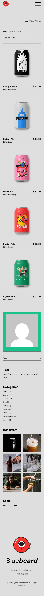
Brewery (6, 395)
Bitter (5, 89)
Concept (6, 398)
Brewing (13, 374)
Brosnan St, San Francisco (22, 570)
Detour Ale (8, 139)
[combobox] (15, 38)
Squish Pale (9, 244)
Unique (5, 420)
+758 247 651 (22, 574)
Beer (5, 374)
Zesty (10, 142)
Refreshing (12, 89)
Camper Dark (10, 86)
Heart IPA (8, 191)
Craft (5, 402)
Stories (5, 413)
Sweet (10, 247)
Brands (5, 391)
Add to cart (22, 62)
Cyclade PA (9, 296)
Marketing (7, 409)
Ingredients (31, 374)
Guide (21, 374)
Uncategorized (8, 416)
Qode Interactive (21, 582)
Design (5, 405)
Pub (5, 378)
